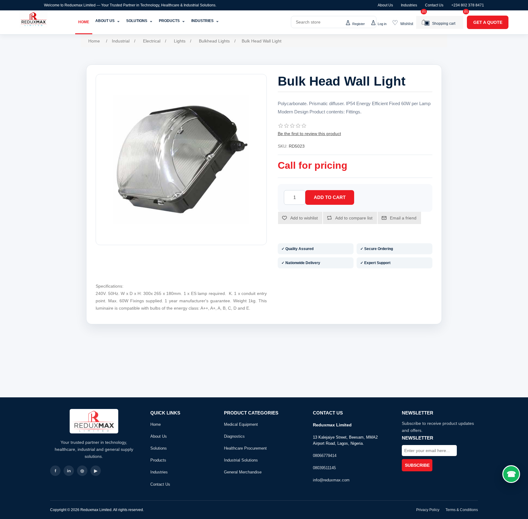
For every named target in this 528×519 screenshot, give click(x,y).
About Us (385, 5)
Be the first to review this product (309, 133)
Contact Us (434, 5)
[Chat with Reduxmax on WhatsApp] (511, 474)
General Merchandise (243, 472)
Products (172, 20)
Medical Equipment (241, 424)
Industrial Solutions (241, 460)
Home (83, 22)
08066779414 (324, 455)
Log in (382, 24)
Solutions (139, 20)
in (69, 470)
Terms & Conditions (462, 510)
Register (358, 24)
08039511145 (324, 468)
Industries (409, 5)
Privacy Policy (427, 510)
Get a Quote (487, 22)
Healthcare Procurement (245, 448)
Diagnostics (234, 436)
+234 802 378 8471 (467, 5)
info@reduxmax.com (331, 480)
